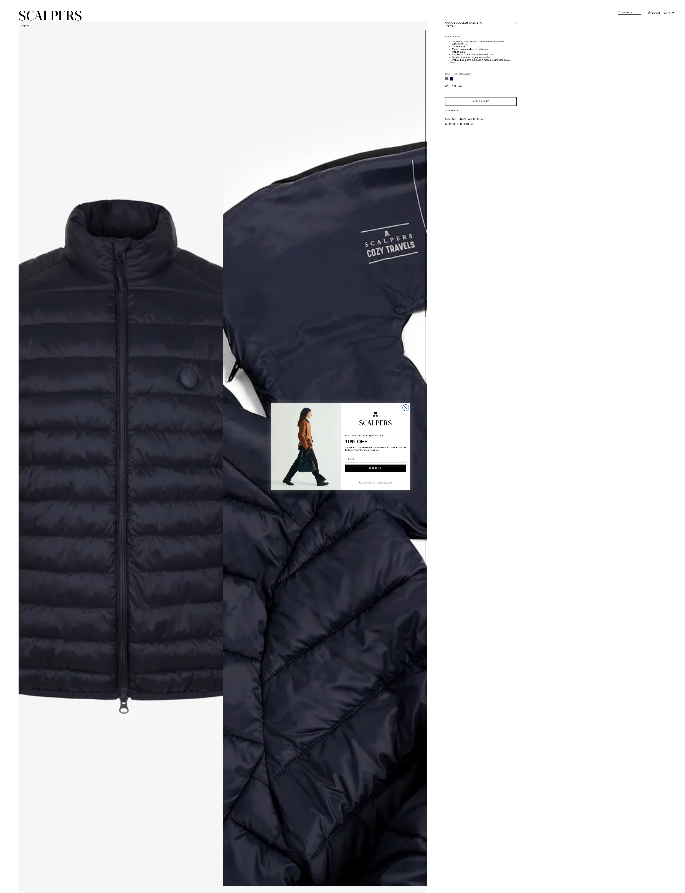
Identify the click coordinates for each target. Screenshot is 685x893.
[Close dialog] (406, 408)
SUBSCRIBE (375, 468)
